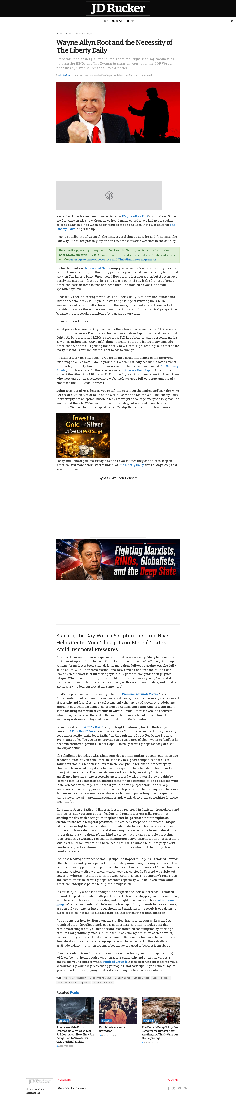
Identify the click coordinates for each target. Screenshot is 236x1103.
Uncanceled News (97, 268)
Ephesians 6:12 (33, 1092)
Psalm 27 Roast (92, 727)
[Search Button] (232, 21)
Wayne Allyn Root (135, 216)
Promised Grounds (114, 962)
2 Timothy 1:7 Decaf (83, 731)
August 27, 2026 (65, 1046)
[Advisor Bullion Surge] (83, 435)
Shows (67, 33)
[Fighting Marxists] (118, 559)
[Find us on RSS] (185, 1088)
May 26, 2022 (81, 75)
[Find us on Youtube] (179, 1088)
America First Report (83, 33)
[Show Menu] (3, 21)
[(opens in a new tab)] (75, 1010)
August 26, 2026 (150, 1042)
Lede (155, 977)
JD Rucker (64, 75)
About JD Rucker (122, 20)
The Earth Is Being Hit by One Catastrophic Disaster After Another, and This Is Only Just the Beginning (160, 1032)
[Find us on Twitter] (173, 1088)
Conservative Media (100, 977)
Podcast (165, 977)
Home (104, 20)
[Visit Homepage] (118, 8)
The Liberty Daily (131, 465)
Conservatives (122, 977)
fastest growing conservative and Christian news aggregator (112, 259)
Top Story (85, 982)
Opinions (118, 75)
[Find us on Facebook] (168, 1088)
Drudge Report (141, 977)
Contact (82, 1088)
